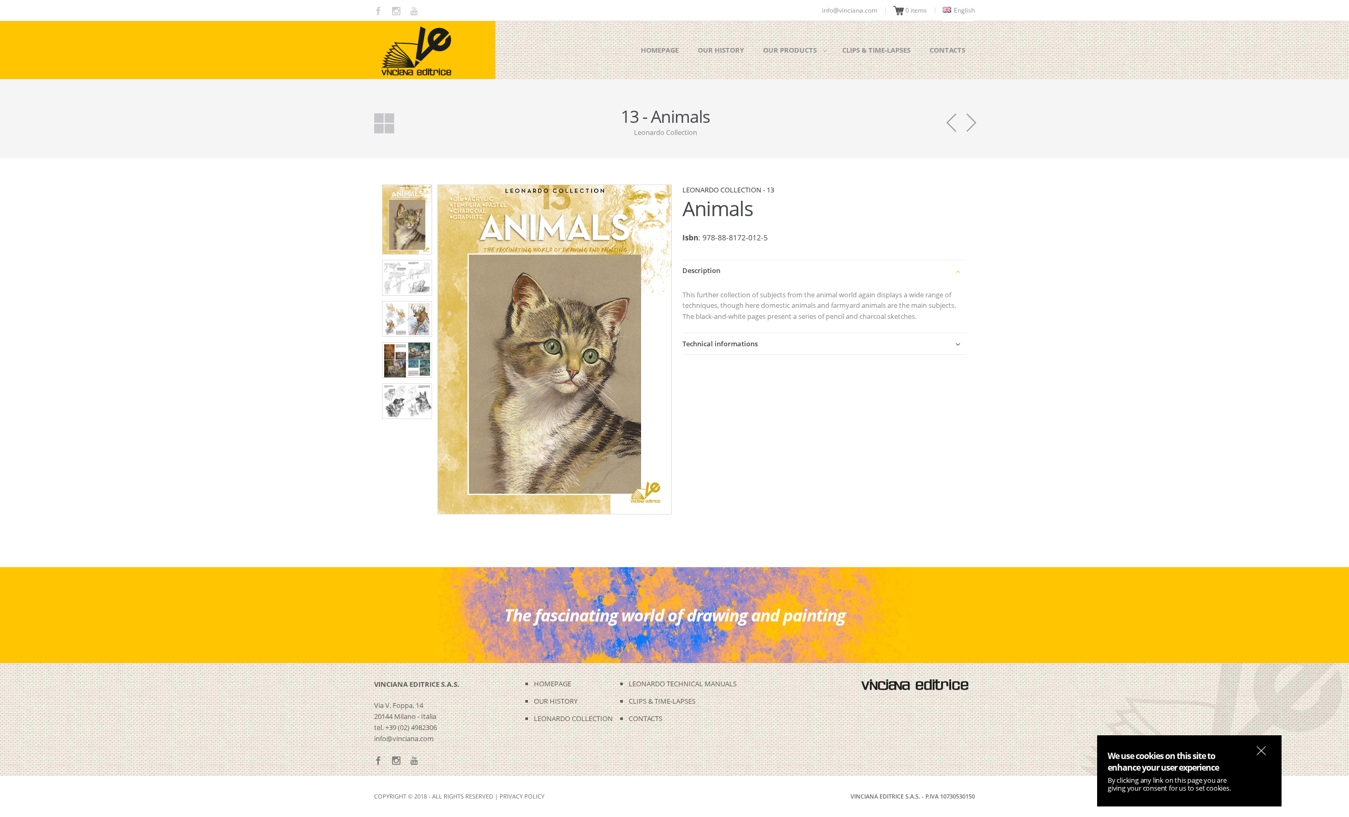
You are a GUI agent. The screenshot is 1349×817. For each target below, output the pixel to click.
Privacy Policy (522, 796)
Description (701, 270)
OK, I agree (1261, 750)
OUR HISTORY (556, 701)
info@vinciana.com (404, 738)
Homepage (660, 50)
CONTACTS (645, 718)
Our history (721, 50)
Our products (790, 50)
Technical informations (720, 343)
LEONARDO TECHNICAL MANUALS (683, 683)
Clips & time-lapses (876, 50)
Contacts (947, 50)
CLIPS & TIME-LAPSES (662, 701)
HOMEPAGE (552, 683)
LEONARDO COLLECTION (573, 718)
